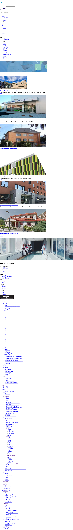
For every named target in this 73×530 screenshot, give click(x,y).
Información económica (6, 417)
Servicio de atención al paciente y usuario (8, 47)
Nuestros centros (7, 480)
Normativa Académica (7, 508)
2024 (5, 337)
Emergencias (6, 473)
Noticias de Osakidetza (6, 386)
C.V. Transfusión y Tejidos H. (10, 381)
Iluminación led (8, 436)
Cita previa (3, 285)
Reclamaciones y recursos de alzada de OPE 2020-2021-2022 (12, 306)
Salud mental (6, 374)
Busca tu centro (5, 48)
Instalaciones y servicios (8, 495)
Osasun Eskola (3, 364)
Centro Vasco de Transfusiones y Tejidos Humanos (12, 399)
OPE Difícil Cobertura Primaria (8, 304)
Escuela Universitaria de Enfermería (6, 490)
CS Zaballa (9, 462)
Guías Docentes (7, 505)
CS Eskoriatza (9, 442)
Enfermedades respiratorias (8, 373)
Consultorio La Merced (10, 446)
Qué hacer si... (5, 45)
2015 (5, 319)
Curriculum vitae (5, 310)
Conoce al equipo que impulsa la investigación (10, 516)
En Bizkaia (4, 49)
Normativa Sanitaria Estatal (6, 488)
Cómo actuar (7, 476)
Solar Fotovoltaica (8, 428)
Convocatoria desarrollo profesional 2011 (11, 359)
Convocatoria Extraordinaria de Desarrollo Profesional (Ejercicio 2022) (14, 358)
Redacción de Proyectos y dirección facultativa (12, 422)
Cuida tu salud (5, 43)
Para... (2, 25)
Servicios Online (4, 348)
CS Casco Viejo (10, 441)
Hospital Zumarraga (8, 465)
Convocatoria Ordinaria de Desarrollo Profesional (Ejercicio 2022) (14, 357)
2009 (5, 334)
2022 (5, 314)
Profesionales (3, 281)
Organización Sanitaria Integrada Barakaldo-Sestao (12, 405)
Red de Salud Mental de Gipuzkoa (10, 413)
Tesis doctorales (7, 518)
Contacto (3, 291)
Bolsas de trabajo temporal (8, 486)
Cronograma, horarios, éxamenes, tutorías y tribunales (11, 507)
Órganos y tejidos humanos (9, 378)
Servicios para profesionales (6, 354)
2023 (5, 313)
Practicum (6, 506)
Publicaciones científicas (8, 517)
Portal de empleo (5, 484)
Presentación (6, 479)
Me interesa (3, 376)
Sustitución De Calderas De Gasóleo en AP (10, 421)
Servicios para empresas (6, 40)
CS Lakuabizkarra (10, 447)
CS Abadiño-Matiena (10, 448)
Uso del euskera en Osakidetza (8, 384)
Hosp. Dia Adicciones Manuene (10, 424)
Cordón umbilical (8, 379)
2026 (5, 311)
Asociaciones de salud (6, 367)
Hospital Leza (8, 427)
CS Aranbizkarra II (10, 439)
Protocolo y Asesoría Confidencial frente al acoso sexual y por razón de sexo (14, 361)
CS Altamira (9, 438)
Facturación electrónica (7, 363)
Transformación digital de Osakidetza (6, 526)
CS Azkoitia (9, 440)
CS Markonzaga (10, 459)
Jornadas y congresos (5, 268)
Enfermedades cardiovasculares (8, 368)
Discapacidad (6, 370)
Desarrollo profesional (7, 355)
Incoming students (8, 514)
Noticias (4, 267)
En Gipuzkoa (5, 50)
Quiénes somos (7, 493)
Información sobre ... (5, 46)
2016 (5, 318)
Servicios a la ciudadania (6, 39)
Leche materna (8, 380)
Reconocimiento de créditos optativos (10, 509)
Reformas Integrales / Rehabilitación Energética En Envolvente (12, 463)
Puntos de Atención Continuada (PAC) (8, 388)
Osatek (7, 400)
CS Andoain (9, 429)
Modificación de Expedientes (8, 362)
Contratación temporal (7, 309)
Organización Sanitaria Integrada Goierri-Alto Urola (7, 119)
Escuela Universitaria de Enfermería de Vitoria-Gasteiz (13, 403)
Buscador (3, 58)
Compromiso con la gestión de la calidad (11, 496)
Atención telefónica (7, 352)
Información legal (4, 294)
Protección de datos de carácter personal (8, 487)
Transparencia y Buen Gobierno (7, 54)
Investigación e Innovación (5, 57)
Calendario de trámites (7, 521)
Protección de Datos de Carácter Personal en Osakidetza (11, 383)
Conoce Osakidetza (5, 17)
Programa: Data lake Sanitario (8, 470)
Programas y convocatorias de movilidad (13, 513)
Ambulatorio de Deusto (11, 433)
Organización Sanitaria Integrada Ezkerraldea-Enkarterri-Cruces (14, 407)
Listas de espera (7, 420)
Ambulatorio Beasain (10, 432)
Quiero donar (6, 377)
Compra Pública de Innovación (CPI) (9, 391)
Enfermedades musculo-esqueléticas (9, 371)
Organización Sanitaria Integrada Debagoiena (9, 205)
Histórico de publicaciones (6, 527)
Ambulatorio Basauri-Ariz (11, 431)
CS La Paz (9, 457)
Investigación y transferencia (6, 515)
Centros (4, 392)
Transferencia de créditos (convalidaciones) (11, 510)
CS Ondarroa (9, 449)
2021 (5, 315)
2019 (5, 316)
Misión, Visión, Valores (9, 497)
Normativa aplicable (7, 414)
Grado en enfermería (5, 503)
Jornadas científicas (7, 524)
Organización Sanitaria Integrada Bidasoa (8, 148)
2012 (5, 321)
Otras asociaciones (7, 375)
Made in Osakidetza (5, 269)
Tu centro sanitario (4, 471)
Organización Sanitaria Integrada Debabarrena (9, 176)
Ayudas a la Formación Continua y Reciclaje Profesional (11, 360)
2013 (5, 320)
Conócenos (1, 93)
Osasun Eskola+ (7, 528)
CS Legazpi (9, 458)
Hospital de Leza (8, 466)
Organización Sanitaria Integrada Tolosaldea (9, 233)
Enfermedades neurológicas (8, 372)
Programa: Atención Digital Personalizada (10, 468)
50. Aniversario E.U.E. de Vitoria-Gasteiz (10, 523)
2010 (5, 333)
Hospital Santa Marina (9, 404)
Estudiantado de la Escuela (9, 512)
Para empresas (3, 282)
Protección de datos (4, 277)
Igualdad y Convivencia (8, 501)
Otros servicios (5, 472)
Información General (5, 491)
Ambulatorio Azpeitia (10, 430)
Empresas (4, 28)
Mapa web (3, 292)
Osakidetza (3, 16)
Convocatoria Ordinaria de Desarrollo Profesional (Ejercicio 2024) (14, 356)
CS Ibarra (9, 444)
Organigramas (6, 397)
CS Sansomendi (10, 451)
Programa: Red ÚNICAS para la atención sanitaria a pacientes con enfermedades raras (15, 469)
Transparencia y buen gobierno (7, 481)
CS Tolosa (9, 453)
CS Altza (7, 464)
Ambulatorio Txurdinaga (11, 461)
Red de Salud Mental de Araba (10, 402)
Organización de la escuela (9, 494)
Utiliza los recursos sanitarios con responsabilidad (11, 382)
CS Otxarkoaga (8, 425)
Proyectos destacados (7, 394)
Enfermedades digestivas (8, 369)
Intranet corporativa (4, 288)
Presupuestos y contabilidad (8, 418)
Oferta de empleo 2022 (7, 485)
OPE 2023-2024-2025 (7, 308)
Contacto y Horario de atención (8, 502)
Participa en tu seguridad (8, 366)
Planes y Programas (7, 415)
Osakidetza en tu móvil (7, 350)
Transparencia (3, 33)
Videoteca (4, 44)
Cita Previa (6, 349)
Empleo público (5, 303)
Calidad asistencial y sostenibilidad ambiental (10, 416)
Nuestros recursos (10, 475)
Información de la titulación (8, 504)
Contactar (4, 20)
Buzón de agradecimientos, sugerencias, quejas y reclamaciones (11, 519)
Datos (5, 393)
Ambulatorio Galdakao (9, 426)
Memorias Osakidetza (7, 419)
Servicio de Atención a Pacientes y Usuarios (7, 276)
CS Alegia (9, 437)
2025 (5, 312)
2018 (5, 317)
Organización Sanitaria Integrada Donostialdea (9, 90)
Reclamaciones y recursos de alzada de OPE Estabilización (12, 307)
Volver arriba (3, 301)
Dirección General (8, 398)
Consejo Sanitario (7, 351)
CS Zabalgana (9, 454)
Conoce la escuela (7, 492)
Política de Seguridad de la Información (6, 278)
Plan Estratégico (8, 499)
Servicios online (4, 287)
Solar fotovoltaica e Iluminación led (10, 455)
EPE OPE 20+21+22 (7, 305)
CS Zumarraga (9, 435)
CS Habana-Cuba (10, 443)
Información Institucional (6, 396)
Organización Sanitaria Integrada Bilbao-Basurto (12, 406)
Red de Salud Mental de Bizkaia (10, 408)
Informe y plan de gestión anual (10, 498)
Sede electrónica (4, 293)
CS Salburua (9, 450)
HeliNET (7, 477)
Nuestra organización (10, 474)
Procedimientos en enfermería (8, 525)
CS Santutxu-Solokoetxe (11, 452)
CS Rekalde (9, 460)
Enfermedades (5, 365)
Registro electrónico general (8, 353)
